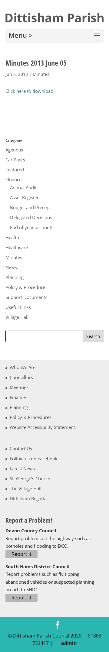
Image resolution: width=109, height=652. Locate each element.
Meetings (19, 387)
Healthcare (16, 247)
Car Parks (15, 160)
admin (68, 643)
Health (12, 237)
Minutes (41, 74)
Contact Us (21, 449)
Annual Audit (23, 187)
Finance (13, 180)
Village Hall (16, 317)
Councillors (21, 377)
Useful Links (18, 307)
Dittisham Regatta (28, 498)
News (11, 267)
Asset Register (24, 197)
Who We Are (22, 367)
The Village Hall (25, 488)
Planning (14, 277)
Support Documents (26, 297)
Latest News (22, 468)
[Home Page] (54, 17)
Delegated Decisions (31, 217)
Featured (14, 170)
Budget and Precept (30, 207)
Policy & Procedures (30, 417)
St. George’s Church (30, 478)
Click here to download (29, 91)
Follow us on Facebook (34, 459)
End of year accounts (31, 227)
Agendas (14, 150)
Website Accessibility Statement (42, 427)
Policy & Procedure (25, 287)
